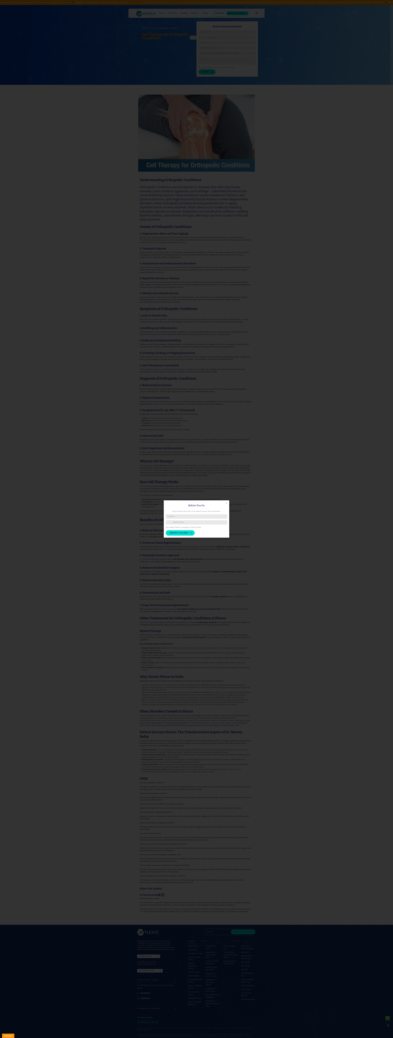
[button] (226, 503)
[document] (196, 519)
